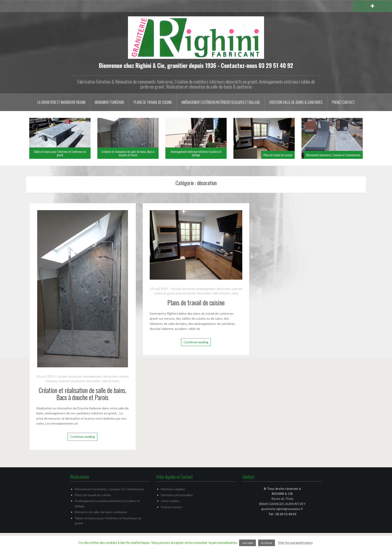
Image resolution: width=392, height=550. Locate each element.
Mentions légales (173, 489)
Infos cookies (170, 501)
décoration (110, 376)
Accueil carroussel (69, 376)
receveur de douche (71, 381)
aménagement (92, 376)
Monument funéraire (109, 102)
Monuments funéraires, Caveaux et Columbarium (333, 154)
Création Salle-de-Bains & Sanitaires (296, 102)
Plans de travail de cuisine (153, 102)
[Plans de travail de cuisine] (196, 244)
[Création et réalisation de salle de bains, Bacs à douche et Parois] (82, 288)
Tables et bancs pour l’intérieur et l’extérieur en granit (60, 153)
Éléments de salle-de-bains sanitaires (101, 512)
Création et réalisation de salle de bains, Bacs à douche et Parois (127, 153)
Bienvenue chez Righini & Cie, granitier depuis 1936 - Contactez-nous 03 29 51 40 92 (196, 65)
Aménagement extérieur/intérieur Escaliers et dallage (220, 102)
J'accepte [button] (247, 542)
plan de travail (185, 293)
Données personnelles (177, 495)
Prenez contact (343, 102)
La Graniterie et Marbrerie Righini (61, 102)
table (234, 293)
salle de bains (110, 381)
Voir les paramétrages (295, 542)
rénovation (93, 381)
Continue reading (82, 436)
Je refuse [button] (266, 542)
